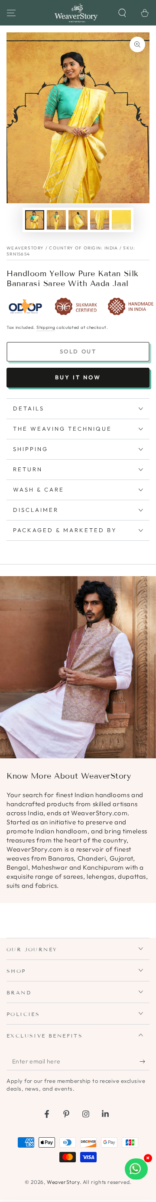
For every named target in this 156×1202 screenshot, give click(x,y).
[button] (122, 13)
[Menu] (11, 13)
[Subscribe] (145, 1061)
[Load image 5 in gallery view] (121, 220)
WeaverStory (63, 1182)
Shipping (45, 327)
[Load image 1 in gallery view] (34, 220)
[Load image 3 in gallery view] (78, 220)
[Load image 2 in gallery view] (56, 220)
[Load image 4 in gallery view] (99, 220)
